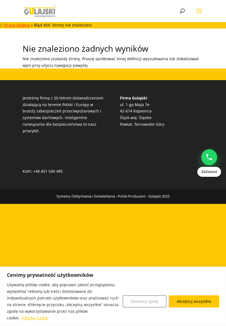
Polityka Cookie (34, 317)
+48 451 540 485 (48, 171)
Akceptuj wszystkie (194, 301)
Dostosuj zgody (144, 301)
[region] (113, 296)
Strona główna (16, 25)
